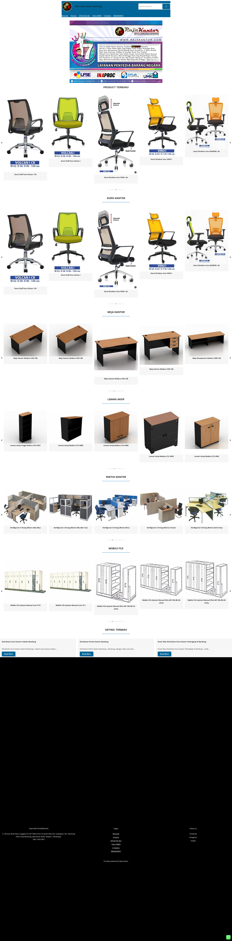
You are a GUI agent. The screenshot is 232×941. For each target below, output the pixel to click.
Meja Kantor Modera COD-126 (71, 369)
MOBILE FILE (116, 548)
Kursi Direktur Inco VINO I (161, 159)
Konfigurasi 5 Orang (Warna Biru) (25, 528)
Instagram (193, 837)
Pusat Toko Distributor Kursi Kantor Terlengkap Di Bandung (182, 642)
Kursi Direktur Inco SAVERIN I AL (206, 151)
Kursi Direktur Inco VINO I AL (116, 177)
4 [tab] (114, 190)
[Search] (166, 6)
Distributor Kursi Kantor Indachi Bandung (19, 642)
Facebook (193, 834)
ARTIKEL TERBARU (116, 629)
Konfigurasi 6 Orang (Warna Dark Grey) (116, 528)
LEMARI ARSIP (116, 399)
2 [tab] (110, 190)
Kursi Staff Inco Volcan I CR (25, 174)
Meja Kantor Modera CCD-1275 (206, 369)
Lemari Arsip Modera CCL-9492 (116, 456)
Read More (8, 654)
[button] (1, 142)
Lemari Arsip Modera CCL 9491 (161, 445)
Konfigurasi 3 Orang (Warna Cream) (70, 528)
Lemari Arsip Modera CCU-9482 (25, 445)
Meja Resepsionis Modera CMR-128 (116, 358)
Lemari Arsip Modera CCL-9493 (70, 456)
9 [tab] (123, 190)
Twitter (193, 841)
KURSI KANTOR (116, 198)
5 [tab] (116, 190)
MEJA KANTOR (116, 312)
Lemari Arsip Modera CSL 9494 (206, 456)
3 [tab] (112, 190)
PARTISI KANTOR (116, 477)
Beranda (65, 16)
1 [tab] (109, 190)
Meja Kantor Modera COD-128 (25, 379)
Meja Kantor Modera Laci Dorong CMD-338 (161, 369)
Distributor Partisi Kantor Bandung (94, 642)
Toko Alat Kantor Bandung (88, 6)
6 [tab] (118, 190)
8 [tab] (121, 190)
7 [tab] (120, 190)
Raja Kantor (123, 861)
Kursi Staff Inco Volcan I (70, 161)
